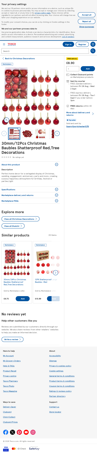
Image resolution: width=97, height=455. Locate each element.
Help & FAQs (9, 365)
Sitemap (53, 360)
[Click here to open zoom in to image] (6, 120)
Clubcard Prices (10, 421)
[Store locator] (92, 44)
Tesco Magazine (10, 391)
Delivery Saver (9, 406)
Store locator (55, 411)
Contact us (54, 406)
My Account (8, 355)
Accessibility (55, 355)
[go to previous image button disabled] (4, 133)
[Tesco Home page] (12, 44)
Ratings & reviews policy (60, 391)
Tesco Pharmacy (10, 380)
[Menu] (4, 44)
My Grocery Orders (12, 360)
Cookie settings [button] (56, 370)
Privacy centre (9, 375)
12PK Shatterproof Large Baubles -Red (46, 280)
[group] (17, 272)
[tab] (14, 134)
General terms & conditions (62, 375)
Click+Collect (9, 416)
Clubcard (7, 411)
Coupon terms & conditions (62, 386)
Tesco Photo (8, 386)
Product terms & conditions (62, 380)
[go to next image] (57, 133)
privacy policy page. (43, 13)
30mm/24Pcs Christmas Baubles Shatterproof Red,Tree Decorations (15, 282)
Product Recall (9, 370)
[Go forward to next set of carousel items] (55, 272)
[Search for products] (92, 50)
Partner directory (57, 396)
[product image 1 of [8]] (31, 96)
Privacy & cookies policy (60, 365)
